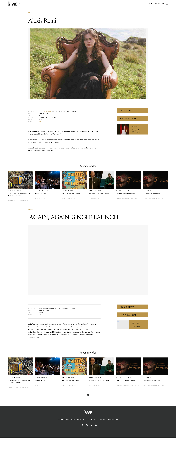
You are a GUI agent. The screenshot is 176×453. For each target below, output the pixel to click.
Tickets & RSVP (127, 110)
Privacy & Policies (66, 420)
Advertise (82, 420)
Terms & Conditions (108, 420)
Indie (40, 121)
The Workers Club (44, 112)
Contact (93, 420)
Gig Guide (31, 12)
